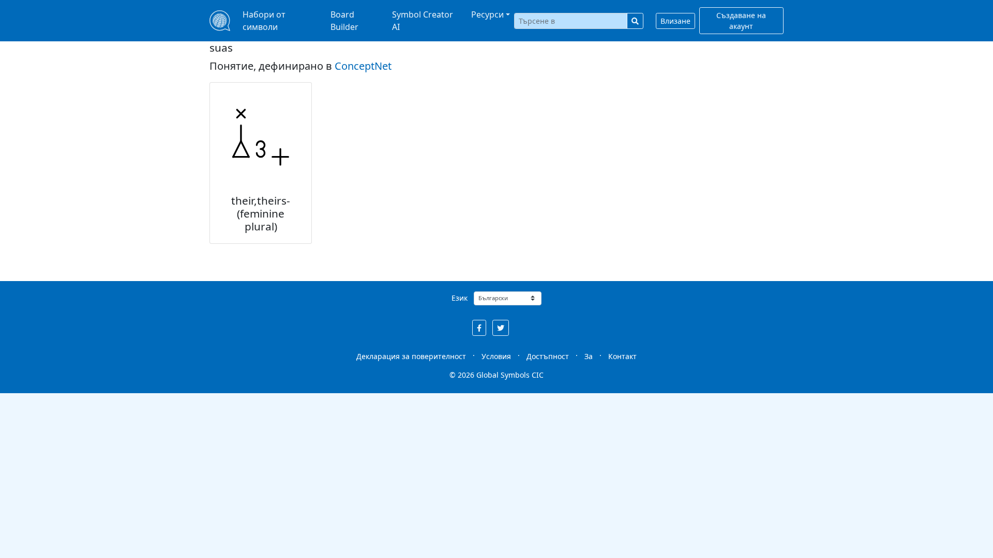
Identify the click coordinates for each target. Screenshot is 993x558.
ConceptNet (363, 66)
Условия (496, 356)
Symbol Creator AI (422, 21)
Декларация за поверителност (411, 356)
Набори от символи (264, 21)
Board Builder (344, 21)
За (588, 356)
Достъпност (547, 356)
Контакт (622, 356)
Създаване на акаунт (741, 20)
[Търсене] (635, 21)
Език (460, 298)
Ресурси (487, 14)
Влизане (675, 21)
